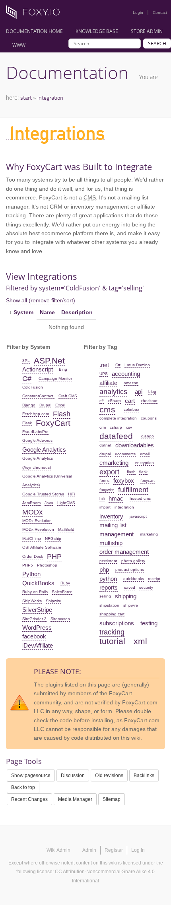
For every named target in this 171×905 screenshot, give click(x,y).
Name (47, 312)
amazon (131, 383)
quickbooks (133, 578)
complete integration (118, 418)
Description (77, 312)
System (23, 312)
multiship (110, 543)
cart (130, 400)
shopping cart (111, 614)
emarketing (113, 462)
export (109, 472)
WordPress (37, 627)
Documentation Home (34, 31)
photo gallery (133, 561)
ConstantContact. (38, 396)
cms (107, 409)
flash (131, 472)
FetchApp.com (35, 414)
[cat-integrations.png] (55, 135)
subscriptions (116, 623)
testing (148, 623)
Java (49, 503)
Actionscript (37, 369)
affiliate (108, 382)
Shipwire (53, 601)
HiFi (71, 494)
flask (143, 472)
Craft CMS (67, 396)
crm (102, 427)
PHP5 (27, 565)
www (18, 45)
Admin (89, 850)
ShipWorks (32, 601)
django (147, 436)
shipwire (130, 605)
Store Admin (147, 31)
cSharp (114, 400)
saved (129, 587)
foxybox (123, 480)
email (145, 454)
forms (104, 480)
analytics (113, 392)
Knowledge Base (97, 31)
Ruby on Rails (35, 592)
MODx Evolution (37, 520)
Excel (60, 405)
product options (129, 569)
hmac (116, 498)
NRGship (53, 538)
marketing (149, 534)
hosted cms (140, 498)
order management (124, 551)
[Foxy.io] (36, 14)
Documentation (67, 72)
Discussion (73, 775)
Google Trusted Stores (43, 494)
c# (101, 400)
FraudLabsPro (35, 431)
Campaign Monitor (55, 378)
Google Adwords (37, 440)
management (116, 534)
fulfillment (133, 490)
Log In (138, 850)
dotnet (105, 445)
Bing (63, 369)
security (146, 587)
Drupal (45, 405)
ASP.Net (49, 360)
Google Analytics (44, 449)
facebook (34, 636)
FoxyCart (53, 422)
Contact (160, 12)
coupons (149, 418)
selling (105, 596)
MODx (32, 512)
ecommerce (125, 454)
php (104, 569)
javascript (138, 516)
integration (50, 97)
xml (140, 641)
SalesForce (62, 592)
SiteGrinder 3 (34, 619)
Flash (61, 414)
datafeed (116, 436)
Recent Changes (29, 799)
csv (129, 427)
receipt (154, 578)
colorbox (131, 409)
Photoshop (47, 565)
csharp (116, 427)
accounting (126, 373)
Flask (27, 423)
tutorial (112, 641)
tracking (111, 632)
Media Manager (75, 799)
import (105, 507)
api (138, 391)
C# (26, 379)
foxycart (147, 480)
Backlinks (144, 775)
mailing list (112, 525)
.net (104, 365)
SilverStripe (37, 609)
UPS (103, 373)
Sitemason (60, 619)
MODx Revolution (38, 529)
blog (152, 391)
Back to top (23, 787)
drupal (105, 454)
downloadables (134, 445)
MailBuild (66, 529)
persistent (108, 561)
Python (31, 573)
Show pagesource (31, 775)
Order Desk (32, 556)
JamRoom (31, 503)
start (26, 97)
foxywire (106, 489)
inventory (111, 516)
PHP (54, 557)
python (108, 578)
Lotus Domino (137, 365)
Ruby (65, 583)
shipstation (109, 605)
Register (114, 850)
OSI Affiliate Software (41, 547)
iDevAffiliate (37, 645)
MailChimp (31, 538)
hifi (102, 498)
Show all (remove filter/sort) (40, 300)
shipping (125, 596)
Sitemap (111, 799)
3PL (26, 360)
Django (28, 405)
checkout (149, 400)
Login (138, 12)
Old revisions (109, 775)
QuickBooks (38, 583)
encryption (144, 462)
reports (108, 587)
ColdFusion (32, 387)
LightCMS (66, 503)
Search (157, 43)
